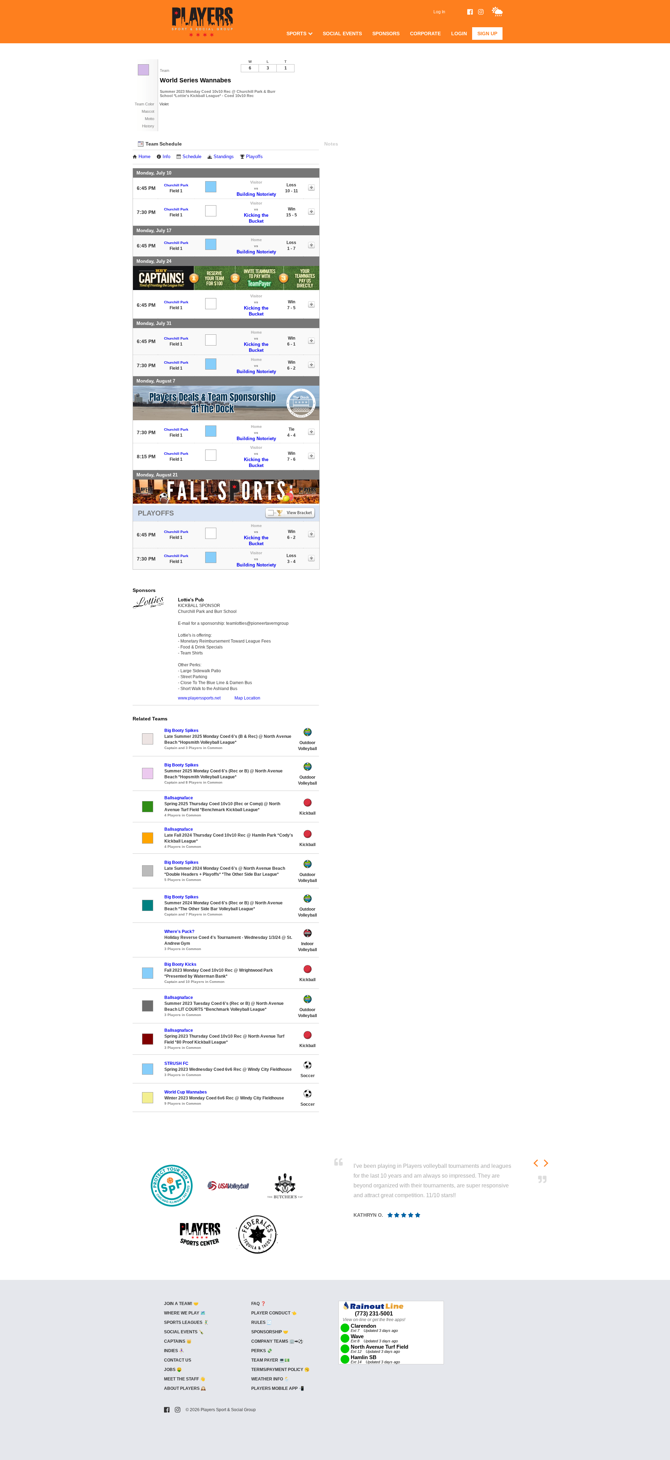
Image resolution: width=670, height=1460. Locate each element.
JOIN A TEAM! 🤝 (181, 1303)
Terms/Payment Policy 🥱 (280, 1369)
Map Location (247, 698)
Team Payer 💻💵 (270, 1360)
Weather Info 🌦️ (270, 1379)
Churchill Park (176, 185)
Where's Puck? (179, 931)
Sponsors (386, 33)
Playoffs (254, 156)
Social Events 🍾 (184, 1331)
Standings (224, 156)
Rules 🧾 (261, 1322)
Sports (296, 33)
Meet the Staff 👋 (184, 1379)
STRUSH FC (176, 1063)
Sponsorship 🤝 (269, 1331)
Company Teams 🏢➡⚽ (277, 1341)
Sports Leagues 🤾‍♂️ (186, 1322)
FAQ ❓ (258, 1303)
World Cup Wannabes (185, 1092)
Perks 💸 (261, 1350)
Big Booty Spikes (181, 730)
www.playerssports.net (199, 698)
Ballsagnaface (178, 797)
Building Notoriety (256, 194)
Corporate (425, 33)
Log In (439, 11)
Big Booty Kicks (180, 964)
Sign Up (487, 33)
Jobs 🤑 (173, 1369)
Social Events (342, 33)
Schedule (192, 156)
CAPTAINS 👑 (178, 1341)
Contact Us (177, 1360)
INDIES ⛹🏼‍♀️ (174, 1350)
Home (144, 156)
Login (459, 33)
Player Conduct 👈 (274, 1313)
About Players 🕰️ (185, 1388)
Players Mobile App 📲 (277, 1388)
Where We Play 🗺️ (185, 1313)
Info (166, 156)
